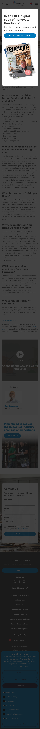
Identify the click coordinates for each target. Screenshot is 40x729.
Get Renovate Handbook (20, 36)
